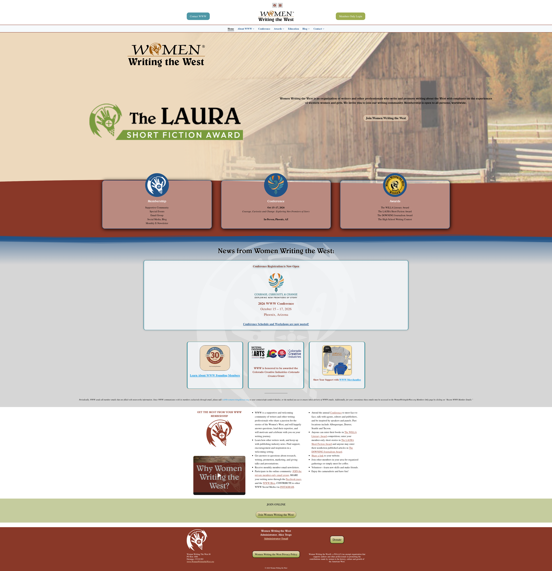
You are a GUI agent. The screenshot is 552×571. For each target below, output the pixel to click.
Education (293, 28)
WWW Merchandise (350, 379)
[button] (219, 475)
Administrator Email (276, 539)
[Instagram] (280, 5)
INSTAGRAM (287, 487)
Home (231, 28)
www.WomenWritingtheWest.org (200, 561)
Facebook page (293, 479)
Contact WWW (198, 16)
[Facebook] (274, 5)
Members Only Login (350, 16)
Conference (264, 28)
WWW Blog (269, 483)
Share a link (318, 455)
